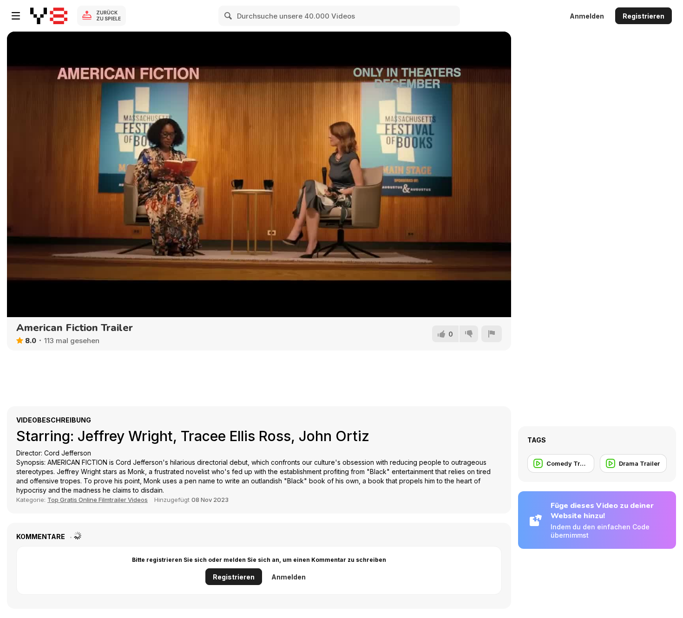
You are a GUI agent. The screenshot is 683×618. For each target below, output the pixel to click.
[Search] (228, 16)
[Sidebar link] (16, 16)
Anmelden (587, 16)
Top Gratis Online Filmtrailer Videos (97, 499)
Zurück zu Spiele (108, 15)
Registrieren (643, 16)
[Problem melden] (491, 333)
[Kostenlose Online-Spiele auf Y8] (49, 15)
